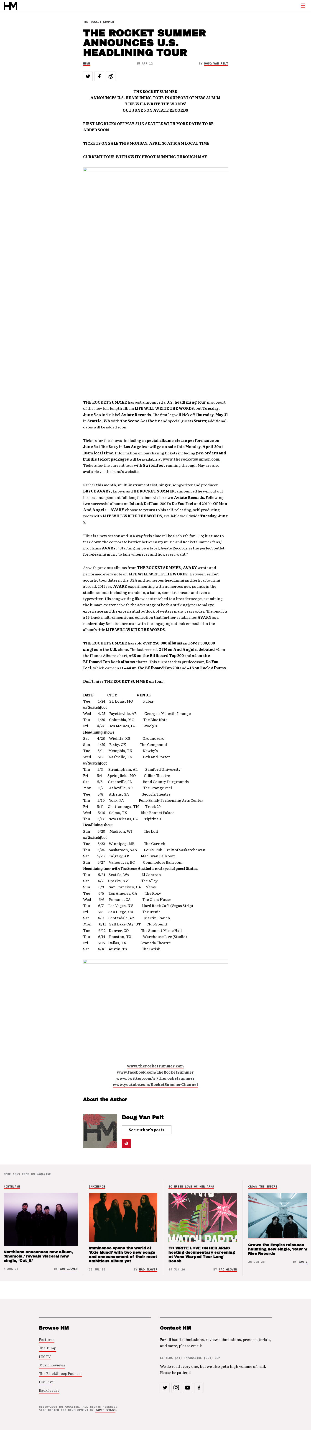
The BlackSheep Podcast (60, 1373)
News (86, 63)
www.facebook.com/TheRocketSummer (155, 1072)
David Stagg (105, 1410)
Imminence (97, 1186)
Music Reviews (52, 1365)
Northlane (12, 1186)
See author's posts (146, 1129)
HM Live (46, 1381)
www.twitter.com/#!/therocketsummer (155, 1078)
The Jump (47, 1347)
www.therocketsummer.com (191, 459)
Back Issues (49, 1390)
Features (46, 1339)
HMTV (45, 1356)
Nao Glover (68, 1269)
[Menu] (303, 6)
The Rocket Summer (98, 22)
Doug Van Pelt (216, 63)
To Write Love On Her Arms (191, 1186)
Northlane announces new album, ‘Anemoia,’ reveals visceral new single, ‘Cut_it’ (38, 1256)
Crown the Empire (262, 1186)
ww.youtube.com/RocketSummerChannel (157, 1084)
